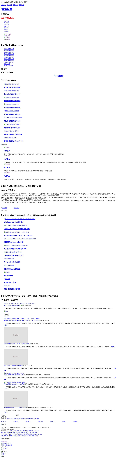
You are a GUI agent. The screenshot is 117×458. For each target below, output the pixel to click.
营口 (14, 432)
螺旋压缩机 (17, 418)
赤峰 (2, 435)
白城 (23, 432)
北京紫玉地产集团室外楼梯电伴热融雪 (17, 229)
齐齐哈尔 (19, 434)
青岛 (30, 435)
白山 (26, 432)
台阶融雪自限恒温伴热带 (12, 121)
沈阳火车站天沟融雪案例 (12, 269)
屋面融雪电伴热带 (9, 52)
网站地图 (9, 5)
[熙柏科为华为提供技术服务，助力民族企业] (16, 232)
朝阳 (21, 430)
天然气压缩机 (31, 418)
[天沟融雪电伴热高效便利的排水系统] (14, 382)
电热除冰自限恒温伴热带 (12, 94)
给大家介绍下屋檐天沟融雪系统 (13, 365)
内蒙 (37, 434)
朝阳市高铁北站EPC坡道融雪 (14, 242)
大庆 (6, 434)
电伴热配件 (7, 64)
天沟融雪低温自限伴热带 (12, 87)
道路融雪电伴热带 (9, 57)
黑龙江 (37, 432)
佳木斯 (10, 434)
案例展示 (6, 28)
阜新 (33, 430)
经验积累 (7, 151)
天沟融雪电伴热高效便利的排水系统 (14, 384)
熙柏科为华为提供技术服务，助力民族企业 (18, 235)
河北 (14, 435)
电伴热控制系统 (8, 65)
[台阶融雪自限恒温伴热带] (13, 117)
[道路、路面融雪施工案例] (7, 285)
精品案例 (7, 159)
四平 (33, 432)
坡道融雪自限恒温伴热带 (12, 114)
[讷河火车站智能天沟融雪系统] (19, 219)
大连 (24, 430)
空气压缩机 (24, 418)
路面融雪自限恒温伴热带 (12, 128)
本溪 (18, 430)
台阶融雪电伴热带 (9, 62)
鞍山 (15, 430)
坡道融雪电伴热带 (9, 55)
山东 (34, 434)
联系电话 (6, 31)
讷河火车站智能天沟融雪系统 (13, 222)
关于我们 (6, 23)
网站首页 (6, 21)
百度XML (15, 5)
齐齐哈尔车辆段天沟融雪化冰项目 (15, 249)
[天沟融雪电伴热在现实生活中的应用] (16, 406)
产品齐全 (7, 176)
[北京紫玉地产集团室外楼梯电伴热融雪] (15, 225)
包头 (40, 434)
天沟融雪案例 (8, 275)
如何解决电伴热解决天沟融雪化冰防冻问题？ (16, 344)
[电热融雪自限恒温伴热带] (11, 97)
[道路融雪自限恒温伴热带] (11, 104)
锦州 (2, 432)
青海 (33, 435)
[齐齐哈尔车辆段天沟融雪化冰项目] (16, 245)
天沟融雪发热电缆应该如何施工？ (13, 375)
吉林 (17, 432)
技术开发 (7, 167)
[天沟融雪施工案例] (7, 279)
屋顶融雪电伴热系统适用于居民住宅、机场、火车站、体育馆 (21, 320)
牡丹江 (14, 434)
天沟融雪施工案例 (10, 282)
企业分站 (3, 5)
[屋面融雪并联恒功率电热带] (11, 131)
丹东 (27, 430)
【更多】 (6, 325)
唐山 (20, 435)
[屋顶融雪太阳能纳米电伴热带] (10, 137)
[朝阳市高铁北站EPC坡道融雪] (20, 238)
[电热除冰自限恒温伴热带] (11, 90)
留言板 (6, 29)
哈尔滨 (2, 434)
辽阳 (5, 432)
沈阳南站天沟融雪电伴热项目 (13, 255)
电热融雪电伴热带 (9, 59)
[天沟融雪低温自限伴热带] (11, 84)
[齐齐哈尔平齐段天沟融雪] (9, 259)
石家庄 (27, 434)
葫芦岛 (37, 430)
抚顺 (30, 430)
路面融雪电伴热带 (9, 54)
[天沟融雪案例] (7, 272)
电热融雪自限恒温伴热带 (12, 101)
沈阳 (11, 430)
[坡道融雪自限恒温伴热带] (11, 111)
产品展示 (6, 24)
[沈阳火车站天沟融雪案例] (9, 265)
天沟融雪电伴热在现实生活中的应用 (14, 407)
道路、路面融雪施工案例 (12, 289)
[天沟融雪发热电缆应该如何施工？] (14, 373)
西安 (8, 435)
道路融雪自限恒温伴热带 (12, 107)
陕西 (5, 435)
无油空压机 (10, 418)
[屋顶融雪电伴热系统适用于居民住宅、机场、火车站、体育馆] (21, 318)
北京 (24, 434)
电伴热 (37, 418)
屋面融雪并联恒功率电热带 (13, 134)
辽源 (30, 432)
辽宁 (8, 430)
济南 (26, 435)
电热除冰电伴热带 (9, 60)
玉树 (36, 435)
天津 (31, 434)
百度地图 (21, 5)
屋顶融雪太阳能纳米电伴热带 (13, 141)
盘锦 (8, 432)
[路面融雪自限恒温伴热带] (12, 124)
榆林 (11, 435)
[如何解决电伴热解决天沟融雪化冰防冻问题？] (16, 342)
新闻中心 (6, 26)
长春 (20, 432)
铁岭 (11, 432)
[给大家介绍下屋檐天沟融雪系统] (16, 364)
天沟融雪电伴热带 (9, 49)
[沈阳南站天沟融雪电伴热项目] (13, 252)
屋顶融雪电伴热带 (9, 50)
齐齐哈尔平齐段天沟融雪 (12, 262)
